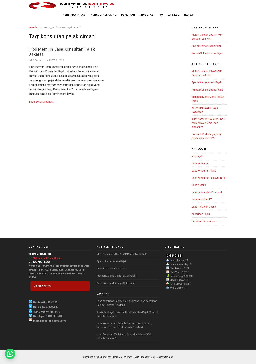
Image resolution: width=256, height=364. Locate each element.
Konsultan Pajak (201, 214)
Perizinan (128, 14)
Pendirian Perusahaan (204, 221)
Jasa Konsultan (200, 163)
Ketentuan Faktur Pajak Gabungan (116, 283)
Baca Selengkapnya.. (41, 101)
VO (161, 14)
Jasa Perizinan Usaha (204, 206)
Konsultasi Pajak (103, 14)
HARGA (188, 14)
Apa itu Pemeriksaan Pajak (207, 45)
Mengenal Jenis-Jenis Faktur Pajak (116, 275)
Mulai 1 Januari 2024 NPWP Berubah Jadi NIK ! (122, 254)
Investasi (147, 14)
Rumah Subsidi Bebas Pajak (207, 53)
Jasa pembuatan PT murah (207, 192)
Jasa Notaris (199, 185)
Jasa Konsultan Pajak (204, 170)
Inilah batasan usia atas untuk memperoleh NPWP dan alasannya (208, 123)
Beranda (33, 27)
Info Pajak (35, 60)
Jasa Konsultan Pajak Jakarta (208, 177)
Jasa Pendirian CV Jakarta (111, 334)
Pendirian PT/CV (74, 14)
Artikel (173, 14)
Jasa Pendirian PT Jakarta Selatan (116, 323)
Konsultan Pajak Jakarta (110, 312)
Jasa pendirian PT (202, 199)
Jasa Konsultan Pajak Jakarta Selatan (118, 301)
